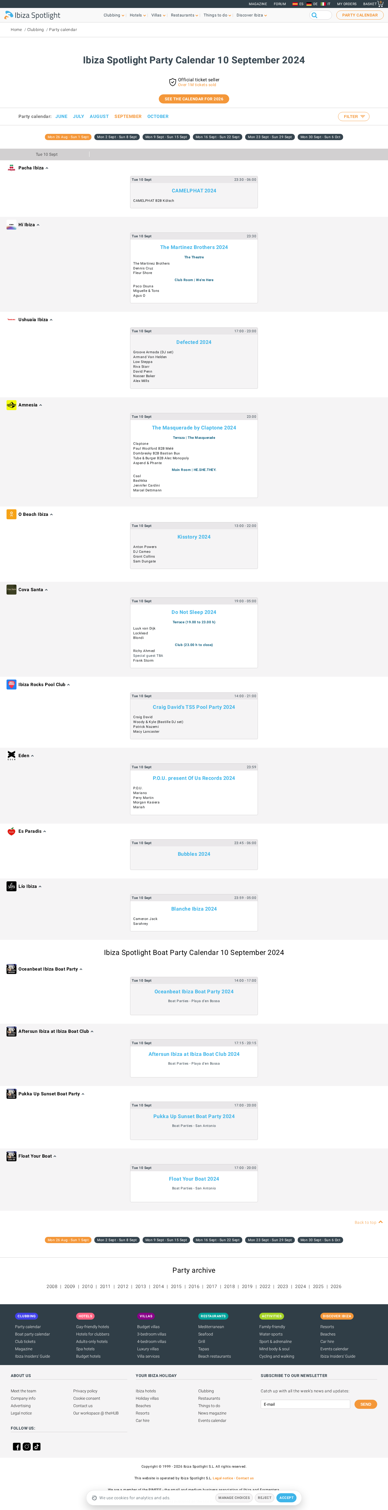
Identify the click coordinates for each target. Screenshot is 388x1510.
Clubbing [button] (112, 15)
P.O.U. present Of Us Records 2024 (194, 778)
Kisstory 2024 (194, 537)
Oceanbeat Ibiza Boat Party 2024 (194, 991)
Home (16, 29)
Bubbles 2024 (194, 854)
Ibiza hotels (146, 1391)
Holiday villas (147, 1398)
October (158, 116)
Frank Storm (143, 660)
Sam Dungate (144, 561)
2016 (194, 1286)
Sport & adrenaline (275, 1341)
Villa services (148, 1356)
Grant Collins (144, 556)
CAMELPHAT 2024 (194, 191)
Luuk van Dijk (144, 628)
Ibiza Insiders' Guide (32, 1356)
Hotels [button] (136, 15)
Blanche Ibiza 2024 (194, 909)
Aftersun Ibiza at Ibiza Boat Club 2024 (194, 1054)
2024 (300, 1286)
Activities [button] (271, 1316)
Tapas (203, 1349)
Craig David (143, 717)
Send (365, 1404)
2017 (211, 1286)
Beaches (327, 1334)
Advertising (21, 1405)
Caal (137, 476)
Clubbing (35, 29)
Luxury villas (148, 1349)
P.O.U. (138, 788)
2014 (158, 1286)
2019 (247, 1286)
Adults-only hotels (92, 1341)
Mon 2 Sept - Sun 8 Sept (117, 137)
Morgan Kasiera (146, 802)
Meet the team (23, 1391)
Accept (286, 1498)
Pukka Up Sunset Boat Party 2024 (194, 1116)
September (128, 116)
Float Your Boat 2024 (194, 1179)
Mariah (139, 807)
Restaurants (209, 1398)
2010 (87, 1286)
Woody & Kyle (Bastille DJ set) (158, 722)
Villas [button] (156, 15)
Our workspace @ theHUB (96, 1413)
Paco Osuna (143, 286)
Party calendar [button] (360, 15)
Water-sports (271, 1334)
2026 (336, 1286)
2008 (52, 1286)
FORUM (280, 4)
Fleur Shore (142, 273)
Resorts (327, 1326)
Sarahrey (140, 924)
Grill (201, 1341)
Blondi (138, 638)
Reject (264, 1498)
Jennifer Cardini (146, 485)
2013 (140, 1286)
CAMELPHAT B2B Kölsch (153, 201)
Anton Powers (145, 547)
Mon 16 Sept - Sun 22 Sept (218, 137)
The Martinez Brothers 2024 (194, 247)
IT (329, 4)
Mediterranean (211, 1326)
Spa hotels (85, 1349)
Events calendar (334, 1349)
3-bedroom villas (151, 1334)
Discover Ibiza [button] (250, 15)
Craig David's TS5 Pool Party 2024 (194, 707)
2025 (318, 1286)
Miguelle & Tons (146, 291)
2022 (265, 1286)
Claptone (140, 444)
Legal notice (21, 1413)
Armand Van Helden (150, 357)
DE (315, 4)
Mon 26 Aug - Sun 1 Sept (68, 137)
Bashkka (140, 481)
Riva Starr (141, 367)
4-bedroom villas (151, 1341)
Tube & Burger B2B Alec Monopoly (161, 458)
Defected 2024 (194, 342)
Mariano (140, 793)
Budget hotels (88, 1356)
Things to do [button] (215, 15)
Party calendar (63, 29)
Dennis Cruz (143, 268)
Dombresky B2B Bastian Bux (156, 453)
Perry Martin (143, 798)
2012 (123, 1286)
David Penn (142, 371)
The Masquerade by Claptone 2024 (194, 428)
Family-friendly (272, 1326)
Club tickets (25, 1341)
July (78, 116)
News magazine (212, 1413)
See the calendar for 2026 (194, 99)
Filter (351, 116)
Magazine (258, 4)
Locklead (140, 633)
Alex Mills (141, 381)
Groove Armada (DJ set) (153, 352)
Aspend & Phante (147, 463)
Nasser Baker (144, 376)
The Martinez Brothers (151, 263)
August (99, 116)
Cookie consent (86, 1398)
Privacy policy (85, 1391)
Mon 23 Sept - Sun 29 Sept (270, 137)
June (61, 116)
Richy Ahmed (144, 651)
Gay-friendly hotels (92, 1326)
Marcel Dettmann (147, 490)
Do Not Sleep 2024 (194, 612)
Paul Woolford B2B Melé (153, 448)
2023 (283, 1286)
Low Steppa (143, 362)
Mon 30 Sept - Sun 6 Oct (321, 137)
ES (301, 4)
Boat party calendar (32, 1334)
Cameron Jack (145, 919)
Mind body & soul (274, 1349)
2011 (105, 1286)
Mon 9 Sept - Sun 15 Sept (166, 137)
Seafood (205, 1334)
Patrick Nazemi (146, 727)
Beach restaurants (214, 1356)
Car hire (327, 1341)
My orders (347, 4)
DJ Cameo (142, 552)
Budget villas (148, 1326)
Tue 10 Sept (47, 154)
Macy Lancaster (146, 732)
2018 (229, 1286)
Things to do (209, 1405)
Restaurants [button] (183, 15)
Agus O (139, 296)
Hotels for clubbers (92, 1334)
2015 (176, 1286)
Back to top (366, 1222)
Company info (23, 1398)
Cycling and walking (276, 1356)
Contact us (83, 1405)
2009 (69, 1286)
